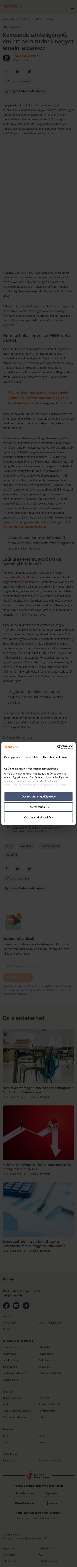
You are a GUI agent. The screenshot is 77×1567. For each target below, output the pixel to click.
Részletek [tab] (31, 756)
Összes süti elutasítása (38, 817)
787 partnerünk (22, 773)
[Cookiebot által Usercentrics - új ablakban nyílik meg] (57, 747)
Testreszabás (36, 806)
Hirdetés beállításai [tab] (55, 756)
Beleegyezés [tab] (12, 756)
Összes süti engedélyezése (39, 796)
